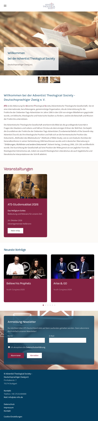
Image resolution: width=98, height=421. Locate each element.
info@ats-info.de (15, 397)
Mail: (6, 397)
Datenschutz (9, 404)
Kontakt (7, 411)
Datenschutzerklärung (35, 347)
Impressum (9, 407)
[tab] (43, 80)
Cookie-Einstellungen (13, 416)
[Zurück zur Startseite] (49, 5)
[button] (5, 5)
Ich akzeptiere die (27, 347)
